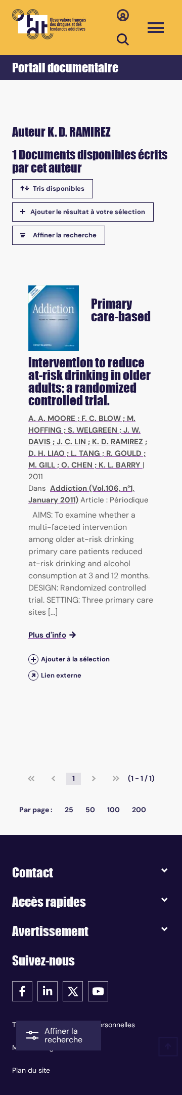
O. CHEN (77, 465)
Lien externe (61, 675)
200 (139, 809)
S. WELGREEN (92, 430)
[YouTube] (98, 990)
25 (69, 809)
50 (90, 809)
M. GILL (41, 465)
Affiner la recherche (65, 235)
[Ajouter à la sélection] (33, 659)
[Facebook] (22, 990)
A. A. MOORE (51, 418)
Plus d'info (47, 635)
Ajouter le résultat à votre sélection (87, 211)
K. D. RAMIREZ (117, 442)
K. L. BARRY (120, 465)
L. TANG (85, 453)
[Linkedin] (47, 990)
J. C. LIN (71, 442)
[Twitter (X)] (73, 990)
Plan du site (31, 1070)
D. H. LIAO (46, 453)
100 (113, 809)
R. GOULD (124, 453)
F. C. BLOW (101, 418)
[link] (31, 779)
